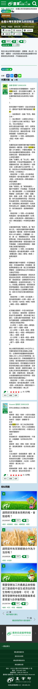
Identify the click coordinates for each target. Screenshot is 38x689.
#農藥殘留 (22, 524)
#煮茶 (4, 524)
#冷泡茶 (9, 560)
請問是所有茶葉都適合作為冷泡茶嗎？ (18, 550)
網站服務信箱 (19, 664)
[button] (5, 646)
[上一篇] (3, 613)
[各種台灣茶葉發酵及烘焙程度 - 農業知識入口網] (19, 3)
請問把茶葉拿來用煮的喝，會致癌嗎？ (18, 514)
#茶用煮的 (10, 524)
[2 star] (5, 45)
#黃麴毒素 (19, 607)
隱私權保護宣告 (19, 652)
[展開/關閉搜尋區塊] (34, 3)
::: (37, 8)
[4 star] (8, 45)
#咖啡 (4, 607)
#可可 (8, 607)
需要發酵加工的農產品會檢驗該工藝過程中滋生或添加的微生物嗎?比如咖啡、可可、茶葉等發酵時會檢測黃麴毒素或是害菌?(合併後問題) (18, 592)
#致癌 (16, 524)
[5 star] (10, 45)
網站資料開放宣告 (19, 660)
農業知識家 (10, 9)
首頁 (2, 9)
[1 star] (3, 45)
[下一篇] (34, 619)
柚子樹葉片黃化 (12, 614)
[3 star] (7, 45)
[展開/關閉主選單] (3, 3)
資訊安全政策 (19, 656)
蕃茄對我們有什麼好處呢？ (22, 620)
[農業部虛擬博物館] (19, 633)
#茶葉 (27, 524)
